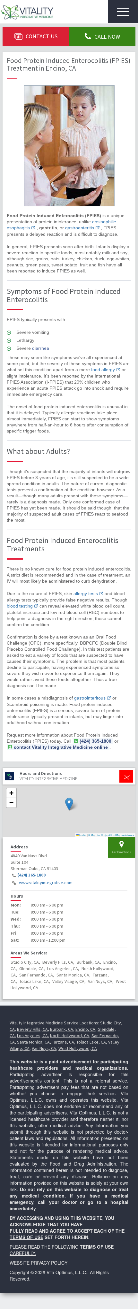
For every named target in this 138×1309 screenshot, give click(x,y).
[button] (69, 804)
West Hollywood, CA (77, 1048)
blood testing (20, 606)
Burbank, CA (61, 1029)
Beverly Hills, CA (32, 1029)
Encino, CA (85, 1029)
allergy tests (85, 593)
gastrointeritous (90, 697)
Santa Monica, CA (33, 1042)
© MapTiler (94, 835)
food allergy (103, 369)
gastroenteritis (79, 227)
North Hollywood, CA (69, 1035)
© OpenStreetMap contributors (117, 835)
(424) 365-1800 (31, 875)
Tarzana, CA (63, 1042)
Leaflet (82, 835)
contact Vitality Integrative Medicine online (61, 747)
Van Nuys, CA (44, 1048)
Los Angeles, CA (32, 1035)
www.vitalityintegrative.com (46, 883)
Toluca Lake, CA (91, 1042)
